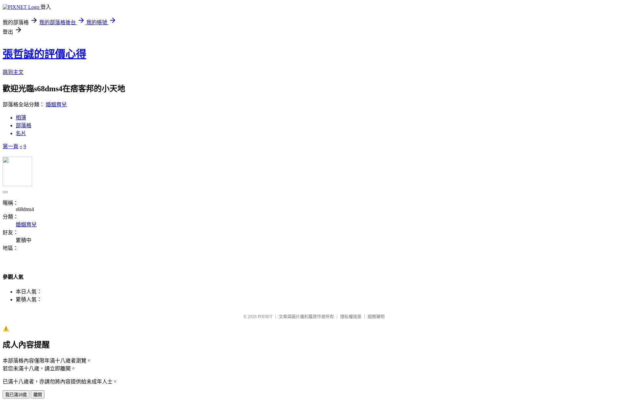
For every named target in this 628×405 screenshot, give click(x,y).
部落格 (23, 125)
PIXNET (265, 316)
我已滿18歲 (16, 394)
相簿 (21, 117)
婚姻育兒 (56, 104)
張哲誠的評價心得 (44, 54)
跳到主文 (13, 72)
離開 (37, 394)
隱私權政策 (350, 316)
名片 (21, 133)
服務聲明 (376, 316)
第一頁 (10, 146)
